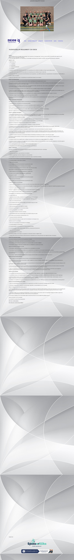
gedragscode (40, 40)
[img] (37, 19)
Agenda (55, 40)
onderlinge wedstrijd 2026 (32, 40)
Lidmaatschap (60, 40)
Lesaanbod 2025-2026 (48, 40)
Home (25, 40)
